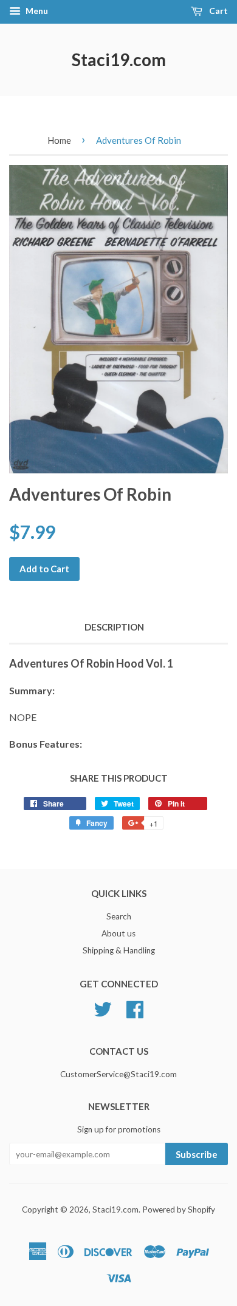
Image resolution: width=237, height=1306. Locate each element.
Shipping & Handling (119, 950)
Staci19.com (119, 59)
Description (114, 626)
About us (118, 933)
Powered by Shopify (178, 1209)
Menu (36, 10)
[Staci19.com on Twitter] (103, 1008)
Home (59, 140)
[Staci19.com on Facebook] (135, 1008)
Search (118, 916)
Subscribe (197, 1154)
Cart (217, 10)
